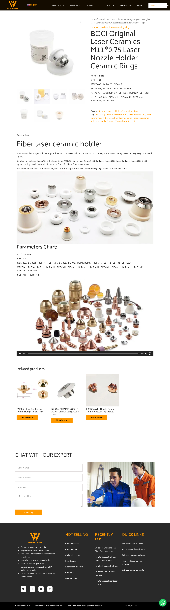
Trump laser (121, 121)
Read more (27, 418)
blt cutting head (103, 114)
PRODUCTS (56, 5)
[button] (81, 22)
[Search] (168, 5)
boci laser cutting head (122, 114)
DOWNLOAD (91, 5)
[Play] (20, 353)
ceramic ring (140, 114)
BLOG (139, 5)
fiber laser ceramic (123, 118)
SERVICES (74, 5)
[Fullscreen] (150, 353)
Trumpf (131, 121)
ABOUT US (109, 5)
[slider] (83, 353)
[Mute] (146, 353)
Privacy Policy (131, 606)
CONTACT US (125, 5)
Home (93, 19)
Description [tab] (23, 135)
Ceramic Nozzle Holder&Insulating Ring (117, 19)
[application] (85, 317)
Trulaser (110, 121)
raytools (102, 121)
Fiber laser (108, 118)
